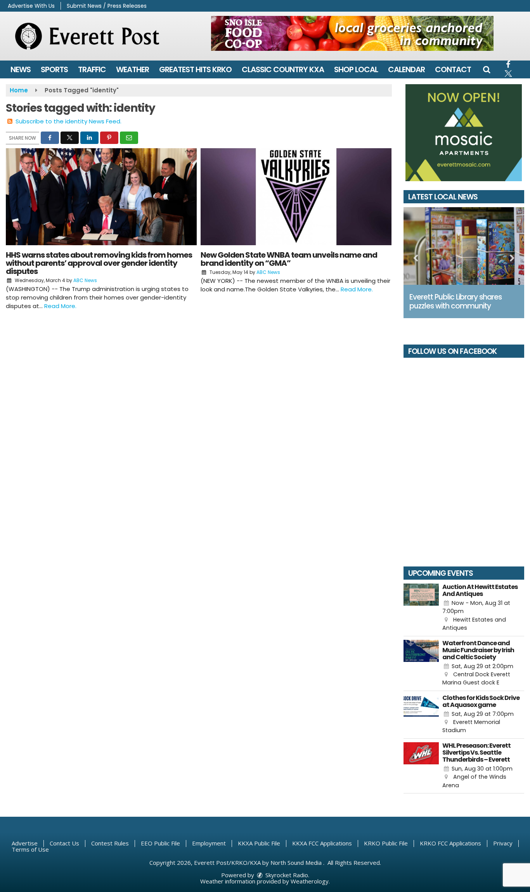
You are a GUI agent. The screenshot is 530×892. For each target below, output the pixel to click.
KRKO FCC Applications (450, 843)
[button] (486, 69)
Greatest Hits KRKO (195, 69)
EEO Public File (160, 843)
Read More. (60, 306)
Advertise (25, 843)
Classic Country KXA (283, 69)
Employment (209, 843)
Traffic (92, 69)
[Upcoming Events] (421, 608)
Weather (132, 69)
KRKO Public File (386, 843)
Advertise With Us (31, 6)
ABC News (85, 280)
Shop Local (356, 69)
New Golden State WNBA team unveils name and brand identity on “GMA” (289, 258)
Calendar (406, 69)
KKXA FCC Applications (322, 843)
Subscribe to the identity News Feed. (68, 121)
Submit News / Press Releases (107, 6)
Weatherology (310, 881)
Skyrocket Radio (286, 875)
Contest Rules (110, 843)
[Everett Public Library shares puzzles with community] (464, 246)
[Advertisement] (352, 33)
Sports (54, 69)
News (20, 69)
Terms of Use (30, 849)
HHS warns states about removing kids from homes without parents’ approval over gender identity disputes (99, 263)
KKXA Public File (259, 843)
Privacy (503, 843)
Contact (453, 69)
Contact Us (64, 843)
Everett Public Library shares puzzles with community (455, 301)
